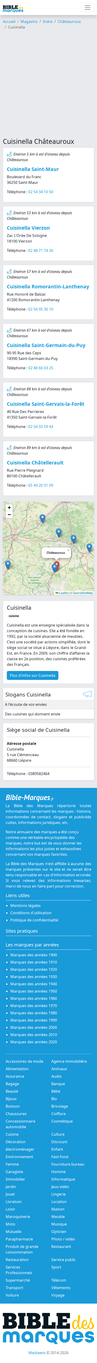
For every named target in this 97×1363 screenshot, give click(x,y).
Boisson (13, 1106)
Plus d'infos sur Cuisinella (32, 675)
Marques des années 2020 (33, 1041)
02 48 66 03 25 (40, 367)
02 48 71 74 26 (40, 250)
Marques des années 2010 (33, 1034)
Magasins (29, 21)
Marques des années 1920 (33, 969)
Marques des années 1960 (33, 998)
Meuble (58, 1216)
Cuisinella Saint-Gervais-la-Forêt (45, 404)
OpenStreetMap (83, 593)
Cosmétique (62, 1121)
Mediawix (36, 1352)
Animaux (59, 1068)
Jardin (11, 1186)
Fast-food (59, 1156)
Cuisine (12, 1134)
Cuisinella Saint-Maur (33, 169)
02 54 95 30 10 (40, 309)
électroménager (20, 1149)
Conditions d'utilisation (31, 912)
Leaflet (63, 593)
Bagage (12, 1083)
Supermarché (18, 1280)
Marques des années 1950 (33, 991)
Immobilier (15, 1179)
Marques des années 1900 (33, 954)
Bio (54, 1098)
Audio (56, 1076)
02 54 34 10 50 (40, 191)
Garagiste (14, 1171)
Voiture (12, 1295)
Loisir (10, 1209)
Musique (59, 1224)
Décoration (16, 1141)
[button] (54, 568)
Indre (48, 21)
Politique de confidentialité (34, 920)
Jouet (10, 1194)
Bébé (55, 1091)
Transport (14, 1287)
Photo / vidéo (63, 1239)
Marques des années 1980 (33, 1012)
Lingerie (58, 1194)
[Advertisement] (48, 85)
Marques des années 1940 (33, 983)
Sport (56, 1267)
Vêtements (61, 1287)
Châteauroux (69, 21)
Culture (58, 1134)
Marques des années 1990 (33, 1020)
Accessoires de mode (24, 1061)
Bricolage (59, 1106)
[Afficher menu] (87, 7)
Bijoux (11, 1098)
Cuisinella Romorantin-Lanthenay (48, 286)
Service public (63, 1259)
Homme (58, 1171)
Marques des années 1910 (33, 962)
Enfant (57, 1149)
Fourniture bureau (67, 1164)
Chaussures (16, 1113)
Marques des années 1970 (33, 1005)
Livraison (14, 1201)
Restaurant (61, 1246)
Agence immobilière (69, 1061)
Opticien (58, 1231)
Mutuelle (13, 1231)
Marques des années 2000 (33, 1027)
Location (59, 1201)
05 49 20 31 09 (40, 485)
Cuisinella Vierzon (28, 228)
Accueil (9, 21)
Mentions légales (25, 905)
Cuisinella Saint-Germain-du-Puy (46, 345)
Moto (10, 1224)
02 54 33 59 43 (40, 426)
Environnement (19, 1156)
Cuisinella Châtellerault (35, 462)
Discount (59, 1141)
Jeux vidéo (60, 1186)
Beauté (12, 1091)
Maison (58, 1209)
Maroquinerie (18, 1216)
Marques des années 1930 (33, 976)
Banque (58, 1083)
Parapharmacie (19, 1239)
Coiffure (58, 1113)
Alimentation (17, 1068)
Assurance (15, 1076)
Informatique (63, 1179)
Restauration (17, 1259)
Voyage (58, 1295)
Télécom (58, 1280)
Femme (12, 1164)
